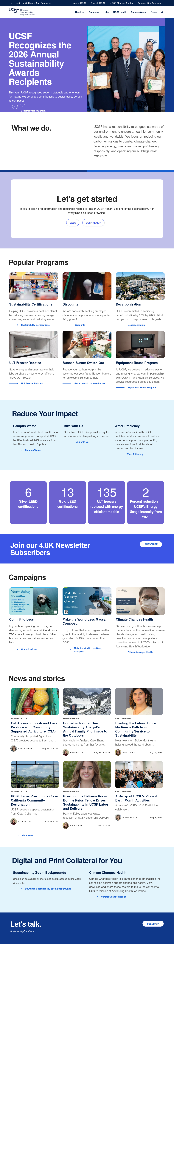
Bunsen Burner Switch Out (83, 363)
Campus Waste (24, 426)
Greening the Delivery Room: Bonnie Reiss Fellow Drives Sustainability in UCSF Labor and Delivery (85, 802)
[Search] (162, 12)
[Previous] (15, 106)
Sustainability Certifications (30, 304)
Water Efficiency (127, 426)
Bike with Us (73, 426)
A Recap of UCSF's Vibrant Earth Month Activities (136, 798)
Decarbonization (128, 304)
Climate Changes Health (134, 619)
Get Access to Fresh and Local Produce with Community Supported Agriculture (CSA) (34, 727)
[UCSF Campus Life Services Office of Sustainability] (22, 12)
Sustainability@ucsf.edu (22, 931)
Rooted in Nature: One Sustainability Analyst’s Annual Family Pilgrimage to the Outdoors (85, 729)
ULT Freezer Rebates (25, 363)
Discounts (70, 304)
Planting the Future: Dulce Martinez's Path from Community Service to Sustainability (135, 729)
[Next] (22, 106)
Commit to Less (21, 619)
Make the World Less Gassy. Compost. (84, 621)
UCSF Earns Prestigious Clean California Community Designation (34, 800)
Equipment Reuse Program (137, 363)
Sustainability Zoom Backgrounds (39, 872)
